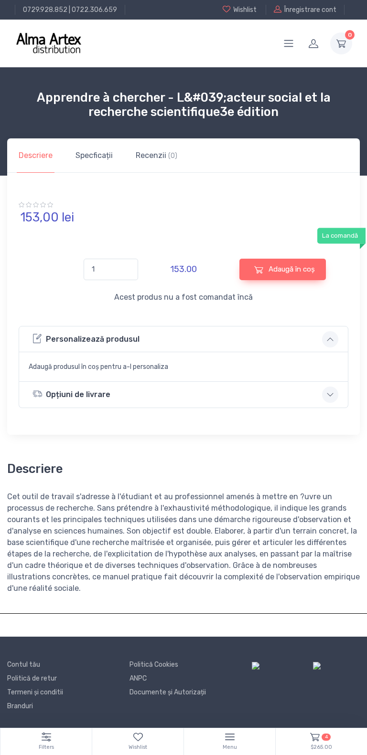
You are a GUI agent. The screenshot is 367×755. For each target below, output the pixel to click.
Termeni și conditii (35, 692)
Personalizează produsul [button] (93, 339)
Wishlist (245, 10)
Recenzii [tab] (156, 155)
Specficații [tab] (94, 155)
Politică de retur (32, 678)
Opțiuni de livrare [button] (78, 394)
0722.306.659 (94, 10)
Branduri (20, 706)
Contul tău (23, 665)
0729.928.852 (45, 10)
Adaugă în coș (291, 269)
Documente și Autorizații (168, 692)
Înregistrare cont (310, 10)
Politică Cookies (154, 665)
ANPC (138, 678)
